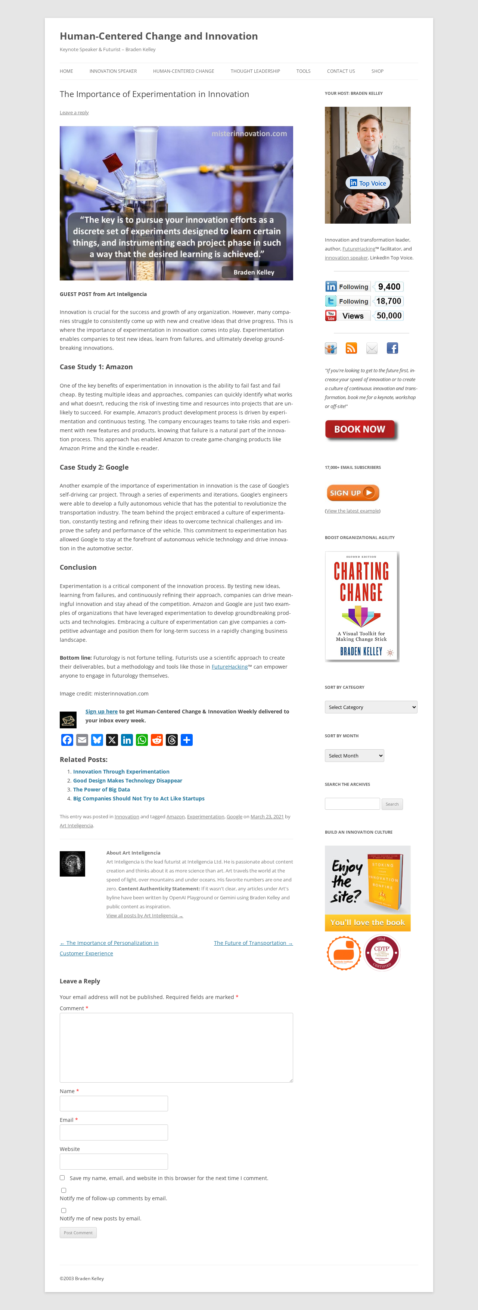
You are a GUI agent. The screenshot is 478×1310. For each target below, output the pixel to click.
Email (69, 1119)
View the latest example (352, 510)
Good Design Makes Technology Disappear (127, 780)
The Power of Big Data (101, 789)
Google (234, 816)
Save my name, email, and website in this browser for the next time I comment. (169, 1178)
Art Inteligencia (76, 825)
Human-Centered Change (183, 71)
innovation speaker (346, 257)
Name (69, 1091)
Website (70, 1148)
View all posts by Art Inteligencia (144, 915)
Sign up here (102, 711)
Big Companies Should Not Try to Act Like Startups (139, 798)
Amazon (176, 816)
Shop (378, 71)
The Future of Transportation (253, 942)
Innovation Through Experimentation (121, 771)
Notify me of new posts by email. (101, 1218)
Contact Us (341, 71)
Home (66, 71)
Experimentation (205, 816)
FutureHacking (230, 666)
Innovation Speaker (113, 71)
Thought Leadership (255, 71)
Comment (74, 1008)
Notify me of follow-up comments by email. (113, 1198)
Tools (304, 71)
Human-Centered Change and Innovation (159, 36)
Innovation (127, 816)
